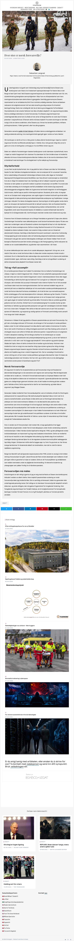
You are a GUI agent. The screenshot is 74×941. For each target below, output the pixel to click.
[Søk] (52, 9)
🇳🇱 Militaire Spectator (8, 916)
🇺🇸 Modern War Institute (9, 905)
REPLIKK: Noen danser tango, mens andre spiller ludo (54, 846)
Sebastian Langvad (37, 73)
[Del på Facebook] (18, 508)
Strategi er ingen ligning (14, 845)
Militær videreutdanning (46, 7)
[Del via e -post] (54, 508)
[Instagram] (70, 939)
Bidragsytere (26, 9)
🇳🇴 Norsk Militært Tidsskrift (10, 896)
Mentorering (30, 7)
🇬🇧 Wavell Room (6, 911)
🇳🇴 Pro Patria (6, 928)
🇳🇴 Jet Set (5, 925)
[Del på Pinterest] (42, 508)
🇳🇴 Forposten (6, 919)
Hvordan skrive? (17, 7)
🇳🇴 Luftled (5, 899)
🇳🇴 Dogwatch (6, 922)
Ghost (22, 939)
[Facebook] (68, 939)
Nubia (26, 939)
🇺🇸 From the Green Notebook (10, 913)
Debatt (60, 7)
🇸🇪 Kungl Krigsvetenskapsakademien (12, 902)
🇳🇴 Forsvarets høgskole (9, 931)
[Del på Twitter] (6, 508)
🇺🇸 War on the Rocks (8, 908)
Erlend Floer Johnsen (21, 847)
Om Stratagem (39, 9)
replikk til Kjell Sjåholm (25, 131)
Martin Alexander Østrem (58, 849)
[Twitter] (65, 939)
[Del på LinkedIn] (30, 508)
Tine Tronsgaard (19, 887)
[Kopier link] (66, 508)
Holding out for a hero (13, 884)
